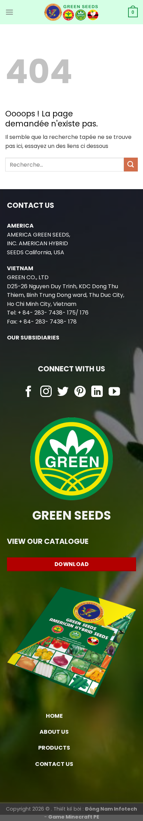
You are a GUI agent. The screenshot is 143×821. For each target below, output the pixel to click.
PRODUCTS (54, 748)
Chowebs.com (71, 406)
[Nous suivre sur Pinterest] (80, 392)
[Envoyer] (131, 164)
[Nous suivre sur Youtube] (114, 392)
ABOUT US (54, 732)
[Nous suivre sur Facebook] (28, 392)
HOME (54, 716)
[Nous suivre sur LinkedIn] (97, 392)
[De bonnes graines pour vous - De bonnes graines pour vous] (72, 12)
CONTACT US (54, 764)
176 (84, 313)
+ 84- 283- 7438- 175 (47, 313)
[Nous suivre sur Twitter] (63, 392)
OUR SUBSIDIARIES (33, 338)
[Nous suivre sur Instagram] (46, 392)
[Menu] (9, 11)
